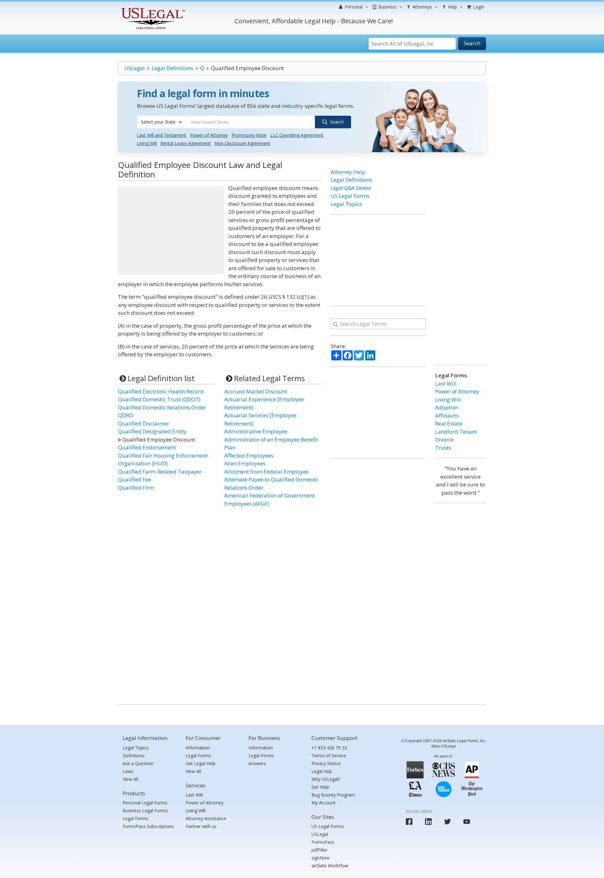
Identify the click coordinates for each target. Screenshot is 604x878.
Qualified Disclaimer (143, 423)
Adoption (446, 407)
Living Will (147, 143)
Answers (257, 763)
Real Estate (448, 423)
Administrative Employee (255, 431)
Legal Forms (135, 818)
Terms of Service (328, 756)
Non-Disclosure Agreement (242, 143)
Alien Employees (245, 463)
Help (452, 7)
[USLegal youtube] (466, 821)
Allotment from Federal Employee (266, 471)
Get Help (320, 787)
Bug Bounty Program (333, 795)
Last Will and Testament (161, 135)
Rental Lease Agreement (185, 143)
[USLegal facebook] (409, 821)
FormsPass (322, 842)
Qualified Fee (134, 479)
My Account (323, 803)
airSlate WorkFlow (329, 866)
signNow (320, 858)
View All (130, 779)
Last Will (445, 383)
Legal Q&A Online (351, 188)
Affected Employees (248, 455)
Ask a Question (138, 763)
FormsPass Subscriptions (148, 826)
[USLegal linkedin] (428, 821)
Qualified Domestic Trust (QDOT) (159, 399)
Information (198, 748)
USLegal (134, 68)
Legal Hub (321, 771)
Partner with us (201, 826)
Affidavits (447, 415)
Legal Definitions (172, 68)
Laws (128, 771)
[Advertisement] (171, 230)
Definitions (134, 756)
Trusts (443, 447)
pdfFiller (319, 850)
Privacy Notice (326, 763)
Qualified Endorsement (147, 447)
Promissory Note (249, 135)
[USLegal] (152, 8)
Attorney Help (348, 171)
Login (478, 7)
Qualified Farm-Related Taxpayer (160, 471)
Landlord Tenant (456, 431)
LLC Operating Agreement (296, 135)
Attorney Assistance (206, 818)
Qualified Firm (136, 487)
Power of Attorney (209, 135)
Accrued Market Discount (255, 391)
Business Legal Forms (145, 811)
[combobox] (161, 122)
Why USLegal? (325, 779)
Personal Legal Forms (145, 803)
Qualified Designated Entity (152, 431)
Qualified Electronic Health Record (161, 391)
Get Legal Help (200, 763)
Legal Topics (346, 204)
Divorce (444, 439)
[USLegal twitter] (447, 821)
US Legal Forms (350, 195)
